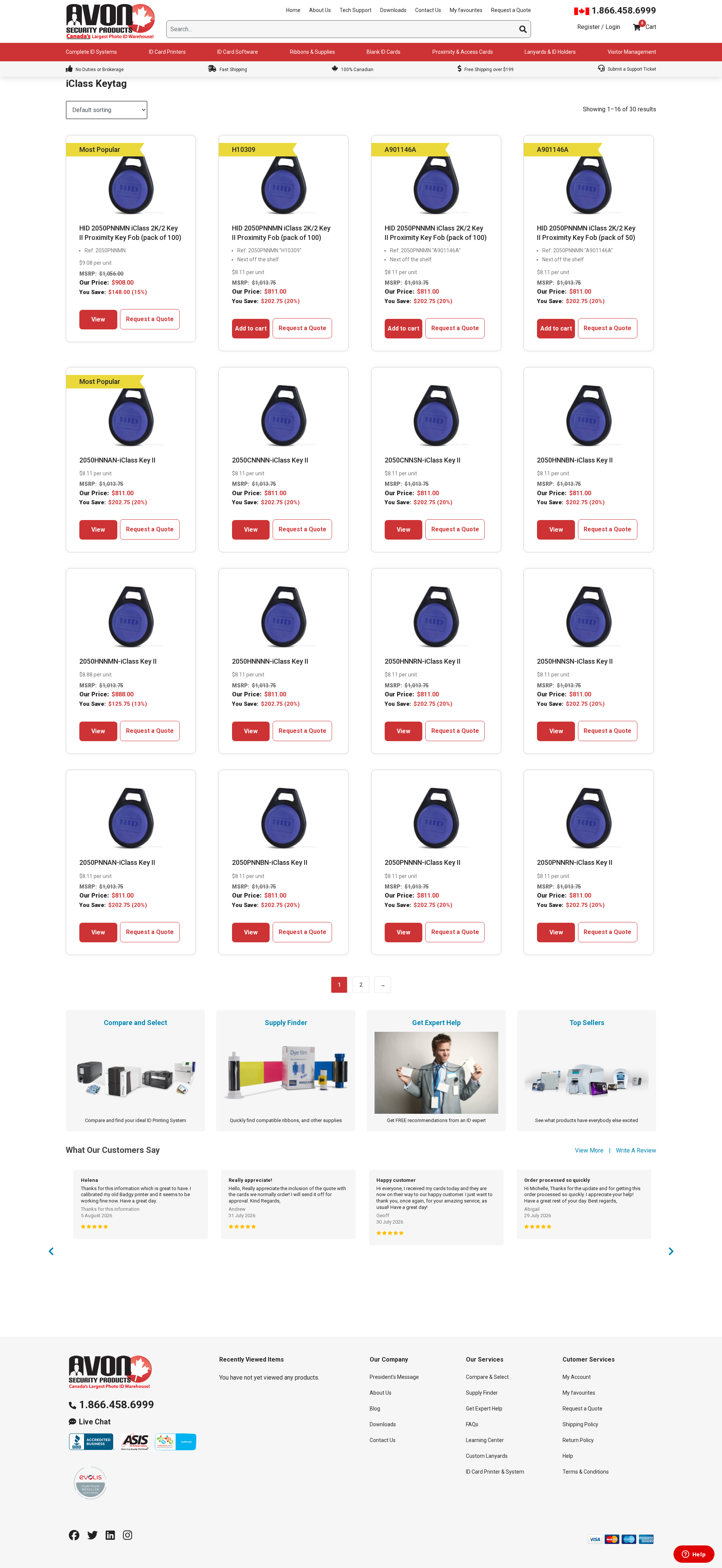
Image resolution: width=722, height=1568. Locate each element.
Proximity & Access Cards (462, 52)
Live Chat (95, 1422)
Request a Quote (511, 10)
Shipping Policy (580, 1424)
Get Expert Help (484, 1409)
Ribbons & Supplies (312, 52)
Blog (375, 1409)
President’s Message (394, 1377)
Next (671, 1253)
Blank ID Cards (383, 52)
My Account (577, 1377)
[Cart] (636, 27)
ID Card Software (237, 52)
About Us (320, 10)
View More (589, 1150)
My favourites (466, 10)
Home (293, 10)
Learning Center (485, 1440)
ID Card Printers (167, 52)
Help (568, 1456)
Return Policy (578, 1440)
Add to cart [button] (251, 328)
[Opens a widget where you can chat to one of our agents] (693, 1554)
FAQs (472, 1424)
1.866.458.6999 (622, 10)
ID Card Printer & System (495, 1472)
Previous (51, 1253)
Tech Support (356, 10)
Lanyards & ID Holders (550, 52)
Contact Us (428, 10)
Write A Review (636, 1150)
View (98, 319)
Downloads (393, 10)
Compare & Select (487, 1377)
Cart (651, 26)
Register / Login (598, 26)
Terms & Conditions (586, 1472)
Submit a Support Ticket (631, 69)
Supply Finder (482, 1393)
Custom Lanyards (487, 1456)
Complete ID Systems (91, 52)
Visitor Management (632, 52)
